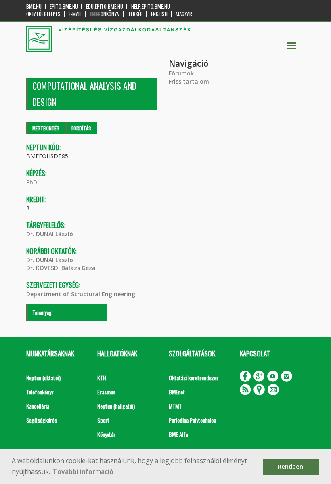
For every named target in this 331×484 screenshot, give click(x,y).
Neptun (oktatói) (43, 377)
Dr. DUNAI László (49, 234)
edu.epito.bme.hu (104, 6)
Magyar (184, 14)
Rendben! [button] (291, 466)
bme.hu (34, 6)
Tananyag (42, 312)
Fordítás (81, 128)
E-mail (75, 14)
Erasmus (106, 392)
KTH (101, 377)
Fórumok (181, 73)
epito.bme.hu (64, 6)
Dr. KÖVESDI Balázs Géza (61, 268)
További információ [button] (83, 471)
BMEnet (177, 392)
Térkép (135, 14)
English (159, 14)
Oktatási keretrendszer (193, 377)
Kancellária (37, 406)
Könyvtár (106, 434)
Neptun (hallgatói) (116, 406)
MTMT (175, 406)
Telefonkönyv (105, 14)
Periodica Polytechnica (192, 420)
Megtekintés (45, 128)
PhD (31, 182)
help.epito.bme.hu (150, 6)
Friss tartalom (189, 81)
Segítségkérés (41, 420)
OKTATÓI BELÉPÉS (43, 14)
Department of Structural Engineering (80, 294)
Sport (103, 420)
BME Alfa (178, 434)
